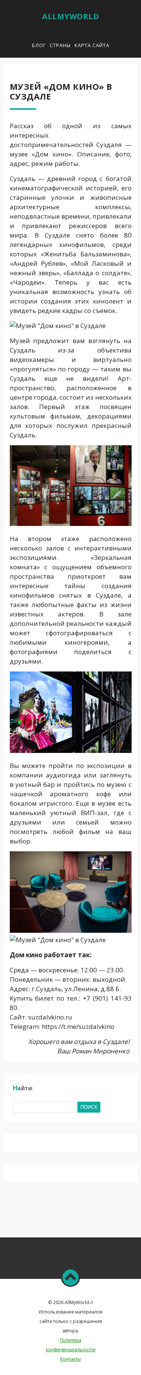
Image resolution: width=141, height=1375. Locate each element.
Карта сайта (91, 45)
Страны (60, 45)
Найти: (23, 1087)
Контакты (70, 1359)
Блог (39, 45)
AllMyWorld (70, 16)
